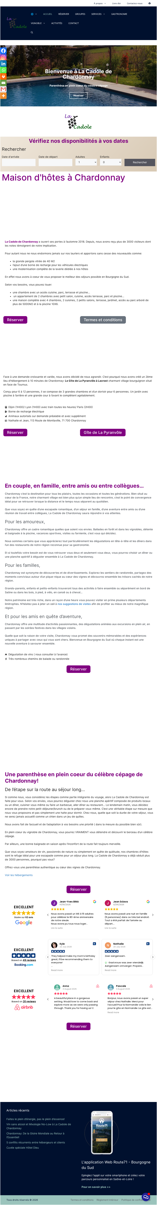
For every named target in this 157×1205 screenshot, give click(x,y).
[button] (152, 915)
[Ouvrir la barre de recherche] (32, 32)
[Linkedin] (3, 63)
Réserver (63, 14)
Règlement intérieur (107, 1199)
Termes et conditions (82, 1199)
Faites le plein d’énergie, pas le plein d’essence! (35, 1119)
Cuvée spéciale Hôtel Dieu (22, 1147)
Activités (56, 23)
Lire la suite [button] (57, 928)
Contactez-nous (134, 3)
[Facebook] (3, 51)
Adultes (80, 156)
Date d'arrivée (10, 156)
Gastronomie (119, 14)
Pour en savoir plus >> (96, 1186)
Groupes (80, 14)
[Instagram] (3, 57)
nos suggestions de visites (74, 603)
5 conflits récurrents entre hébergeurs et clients (35, 1142)
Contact (73, 23)
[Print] (3, 76)
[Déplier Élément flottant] (146, 1197)
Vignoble (36, 23)
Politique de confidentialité (136, 1199)
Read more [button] (57, 970)
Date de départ (48, 156)
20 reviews (29, 1001)
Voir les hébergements (19, 875)
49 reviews (29, 960)
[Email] (3, 83)
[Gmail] (3, 89)
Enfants (104, 156)
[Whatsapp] (3, 70)
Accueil (47, 14)
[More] (3, 95)
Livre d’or (116, 3)
